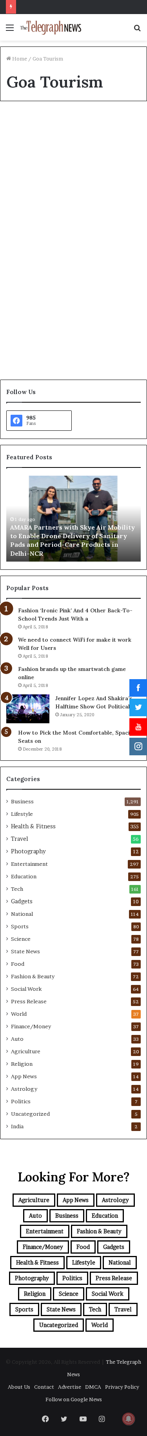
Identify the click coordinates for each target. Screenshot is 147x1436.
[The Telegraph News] (51, 27)
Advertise (69, 1387)
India (17, 1126)
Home (19, 58)
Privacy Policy (122, 1387)
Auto (17, 1039)
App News (24, 1076)
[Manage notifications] (128, 1419)
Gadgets (22, 901)
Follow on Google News (73, 1399)
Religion (22, 1064)
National (22, 914)
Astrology (24, 1089)
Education (23, 876)
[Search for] (137, 30)
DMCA (93, 1387)
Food (17, 964)
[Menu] (10, 30)
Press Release (29, 1001)
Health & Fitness (33, 826)
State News (25, 951)
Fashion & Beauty (33, 125)
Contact (44, 1387)
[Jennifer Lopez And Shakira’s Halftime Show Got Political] (27, 708)
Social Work (26, 989)
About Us (19, 1387)
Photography (28, 851)
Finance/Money (31, 1026)
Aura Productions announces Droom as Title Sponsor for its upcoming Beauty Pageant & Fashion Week (72, 166)
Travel (19, 838)
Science (21, 939)
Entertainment (29, 864)
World (19, 1014)
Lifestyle (22, 814)
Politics (21, 1101)
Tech (17, 889)
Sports (20, 926)
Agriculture (25, 1051)
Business (22, 801)
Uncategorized (30, 1114)
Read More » (32, 347)
